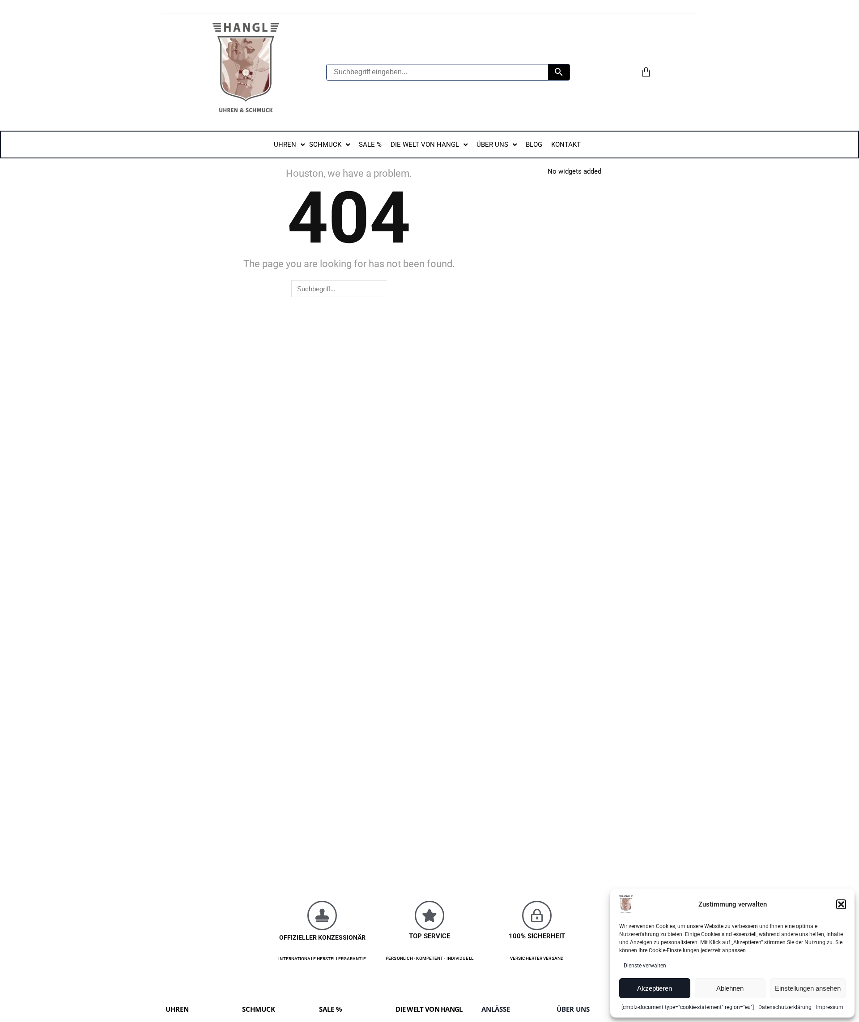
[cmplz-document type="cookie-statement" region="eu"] (687, 1007)
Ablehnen (730, 988)
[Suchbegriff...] (559, 72)
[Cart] (646, 72)
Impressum (829, 1007)
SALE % (330, 1009)
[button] (841, 904)
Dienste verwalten (645, 965)
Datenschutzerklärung (785, 1007)
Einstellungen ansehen (808, 988)
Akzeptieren (654, 988)
